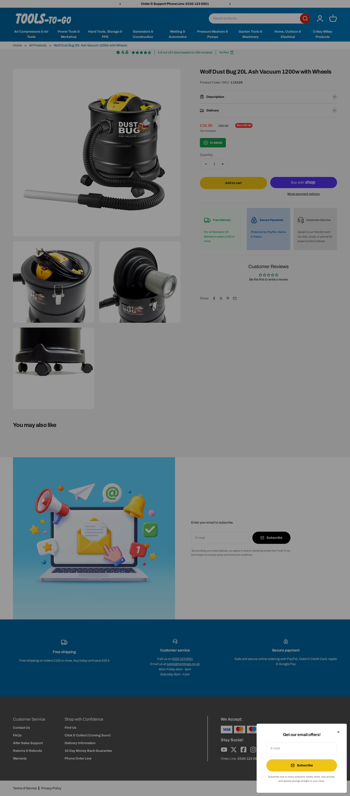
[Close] (338, 732)
